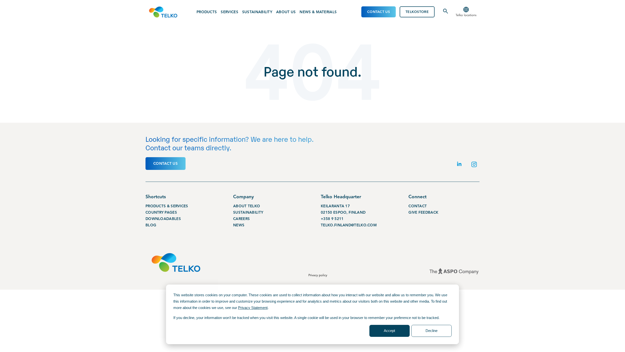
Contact (417, 206)
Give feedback (423, 212)
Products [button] (207, 12)
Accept (389, 331)
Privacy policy (317, 275)
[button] (466, 12)
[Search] (445, 13)
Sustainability (248, 212)
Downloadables (163, 219)
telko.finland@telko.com (349, 225)
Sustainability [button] (257, 12)
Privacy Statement (253, 308)
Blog (151, 225)
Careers (241, 219)
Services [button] (229, 12)
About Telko (246, 206)
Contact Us (378, 12)
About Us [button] (286, 12)
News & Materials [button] (318, 12)
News (238, 225)
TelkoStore (417, 12)
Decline (432, 331)
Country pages (161, 212)
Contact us (165, 163)
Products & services (167, 206)
